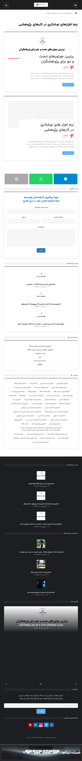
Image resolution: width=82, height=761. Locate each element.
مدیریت (65, 67)
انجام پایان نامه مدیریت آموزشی (25, 416)
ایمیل (24, 217)
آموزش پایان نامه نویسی (46, 384)
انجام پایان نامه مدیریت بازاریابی (58, 420)
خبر (40, 357)
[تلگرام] (65, 179)
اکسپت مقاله (24, 424)
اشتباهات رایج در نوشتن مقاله (61, 392)
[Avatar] (72, 67)
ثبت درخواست (40, 353)
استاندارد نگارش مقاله (20, 384)
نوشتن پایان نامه (18, 434)
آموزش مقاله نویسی (61, 384)
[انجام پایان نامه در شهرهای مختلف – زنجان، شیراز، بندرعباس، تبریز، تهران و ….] (41, 544)
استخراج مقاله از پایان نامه (41, 388)
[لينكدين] (35, 725)
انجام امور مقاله (32, 392)
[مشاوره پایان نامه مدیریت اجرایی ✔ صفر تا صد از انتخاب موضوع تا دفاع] (41, 316)
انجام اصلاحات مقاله (45, 392)
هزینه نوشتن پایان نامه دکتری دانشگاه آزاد (25, 438)
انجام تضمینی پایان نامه (18, 392)
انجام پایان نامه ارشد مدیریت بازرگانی (31, 408)
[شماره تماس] (41, 752)
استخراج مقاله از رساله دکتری (59, 388)
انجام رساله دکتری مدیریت (36, 396)
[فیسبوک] (51, 725)
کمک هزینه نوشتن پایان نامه (41, 442)
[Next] (75, 684)
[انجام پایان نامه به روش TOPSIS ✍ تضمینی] (41, 276)
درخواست (41, 227)
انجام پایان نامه (17, 400)
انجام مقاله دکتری (64, 400)
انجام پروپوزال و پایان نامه (39, 424)
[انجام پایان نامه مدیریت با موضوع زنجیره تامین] (41, 584)
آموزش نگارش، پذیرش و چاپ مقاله (40, 350)
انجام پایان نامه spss (50, 404)
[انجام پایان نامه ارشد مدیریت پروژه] (41, 564)
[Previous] (6, 684)
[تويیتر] (46, 725)
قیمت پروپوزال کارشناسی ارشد (34, 434)
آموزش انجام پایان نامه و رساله (40, 346)
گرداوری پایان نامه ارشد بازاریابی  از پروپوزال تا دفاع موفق (41, 304)
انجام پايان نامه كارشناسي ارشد (32, 400)
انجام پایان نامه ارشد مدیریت (52, 408)
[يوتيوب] (30, 725)
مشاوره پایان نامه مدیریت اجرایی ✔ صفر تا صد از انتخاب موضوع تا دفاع (41, 324)
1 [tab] (40, 684)
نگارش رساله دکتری (63, 438)
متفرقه (39, 364)
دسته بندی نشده (40, 360)
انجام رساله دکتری (68, 396)
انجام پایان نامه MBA (65, 404)
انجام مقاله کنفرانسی (50, 400)
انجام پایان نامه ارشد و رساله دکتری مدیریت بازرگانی (27, 412)
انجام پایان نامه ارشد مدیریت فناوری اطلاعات (56, 412)
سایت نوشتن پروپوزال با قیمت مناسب (56, 434)
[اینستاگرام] (41, 725)
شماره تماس (58, 217)
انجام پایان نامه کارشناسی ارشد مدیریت (36, 420)
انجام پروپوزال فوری (54, 424)
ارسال (41, 250)
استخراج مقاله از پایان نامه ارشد (22, 388)
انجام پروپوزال (18, 420)
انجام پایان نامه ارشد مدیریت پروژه (41, 572)
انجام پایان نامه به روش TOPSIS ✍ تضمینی (41, 284)
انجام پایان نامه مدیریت (43, 416)
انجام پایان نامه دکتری (59, 416)
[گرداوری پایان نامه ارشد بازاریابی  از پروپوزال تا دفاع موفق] (41, 296)
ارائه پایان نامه (33, 384)
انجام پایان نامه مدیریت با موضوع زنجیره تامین (41, 592)
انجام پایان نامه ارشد (36, 404)
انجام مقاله (23, 396)
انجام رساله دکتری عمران (53, 396)
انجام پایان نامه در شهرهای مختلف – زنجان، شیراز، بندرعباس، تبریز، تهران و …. (41, 552)
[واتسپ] (41, 179)
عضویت (41, 711)
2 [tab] (41, 684)
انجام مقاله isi (12, 396)
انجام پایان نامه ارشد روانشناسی (19, 404)
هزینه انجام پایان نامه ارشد (47, 438)
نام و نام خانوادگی (41, 207)
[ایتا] (16, 179)
